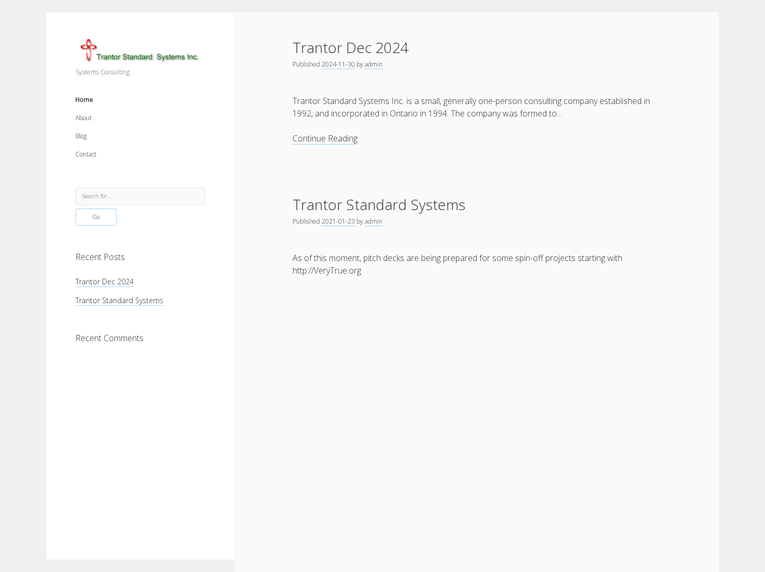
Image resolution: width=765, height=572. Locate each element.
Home (84, 99)
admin (373, 64)
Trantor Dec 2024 (104, 282)
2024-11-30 (338, 64)
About (83, 117)
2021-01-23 (338, 221)
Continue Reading (325, 139)
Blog (81, 136)
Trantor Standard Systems (119, 300)
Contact (85, 154)
